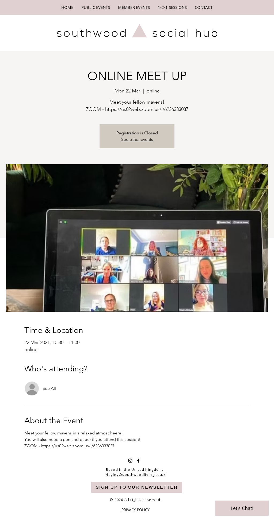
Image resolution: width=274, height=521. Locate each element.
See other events (137, 139)
